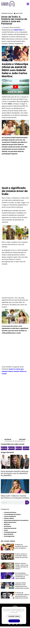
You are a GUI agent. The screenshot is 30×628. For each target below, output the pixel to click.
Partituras (7, 526)
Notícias (7, 524)
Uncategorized (9, 536)
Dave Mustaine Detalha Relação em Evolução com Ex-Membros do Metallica (14, 473)
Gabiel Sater (18, 30)
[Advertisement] (15, 171)
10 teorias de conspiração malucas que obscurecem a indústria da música (22, 595)
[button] (28, 4)
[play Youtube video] (15, 86)
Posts (6, 530)
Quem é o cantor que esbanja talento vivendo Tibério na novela (14, 371)
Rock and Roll (8, 534)
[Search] (27, 502)
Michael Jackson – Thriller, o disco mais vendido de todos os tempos (21, 566)
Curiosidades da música (12, 514)
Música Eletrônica (10, 522)
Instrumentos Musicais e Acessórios (16, 520)
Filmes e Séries (9, 518)
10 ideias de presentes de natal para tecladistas (21, 546)
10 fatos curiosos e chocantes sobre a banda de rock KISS (21, 555)
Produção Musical (10, 532)
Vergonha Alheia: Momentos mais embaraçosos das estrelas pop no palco (22, 585)
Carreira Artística (10, 512)
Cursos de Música (10, 516)
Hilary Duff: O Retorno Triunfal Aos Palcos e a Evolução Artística (15, 497)
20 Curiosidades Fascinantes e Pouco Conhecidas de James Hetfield (21, 575)
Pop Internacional (10, 528)
